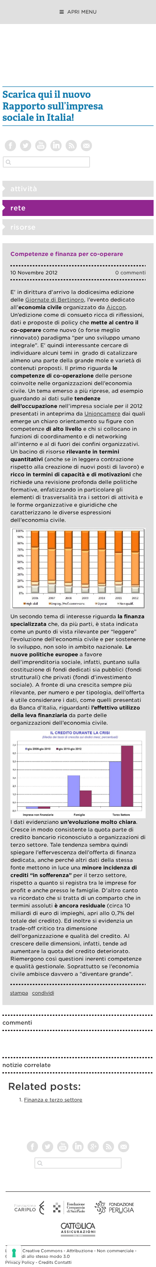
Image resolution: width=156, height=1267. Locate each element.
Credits (45, 1262)
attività (23, 189)
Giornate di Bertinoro (54, 300)
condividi (43, 993)
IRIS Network (78, 59)
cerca (8, 162)
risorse (23, 227)
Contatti (63, 1262)
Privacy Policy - (21, 1262)
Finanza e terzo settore (53, 1100)
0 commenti (130, 273)
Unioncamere (102, 414)
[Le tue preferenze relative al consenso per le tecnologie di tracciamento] (14, 1253)
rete (18, 208)
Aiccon (116, 307)
